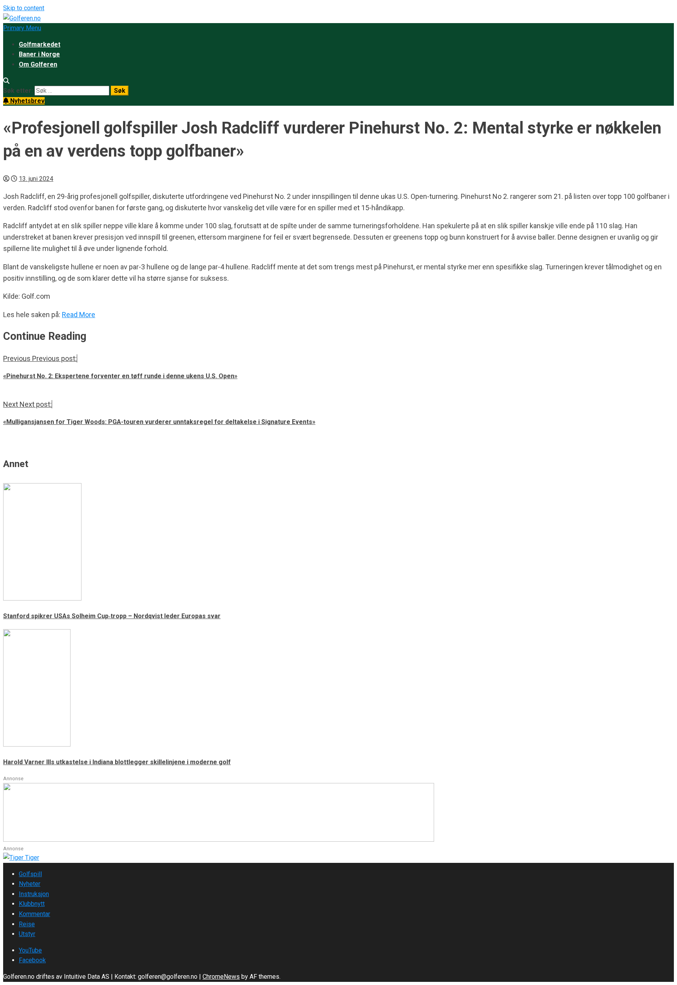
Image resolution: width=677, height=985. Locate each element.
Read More (78, 314)
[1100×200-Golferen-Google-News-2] (218, 839)
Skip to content (23, 8)
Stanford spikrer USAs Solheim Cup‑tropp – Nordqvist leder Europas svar (112, 616)
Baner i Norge (39, 54)
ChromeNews (221, 976)
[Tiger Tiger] (21, 857)
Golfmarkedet (39, 44)
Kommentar (34, 914)
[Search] (6, 81)
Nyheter (29, 884)
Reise (27, 924)
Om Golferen (38, 64)
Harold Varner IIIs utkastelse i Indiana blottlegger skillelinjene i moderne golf (117, 762)
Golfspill (30, 874)
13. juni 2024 (36, 178)
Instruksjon (34, 894)
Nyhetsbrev (27, 101)
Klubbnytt (32, 903)
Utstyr (27, 934)
